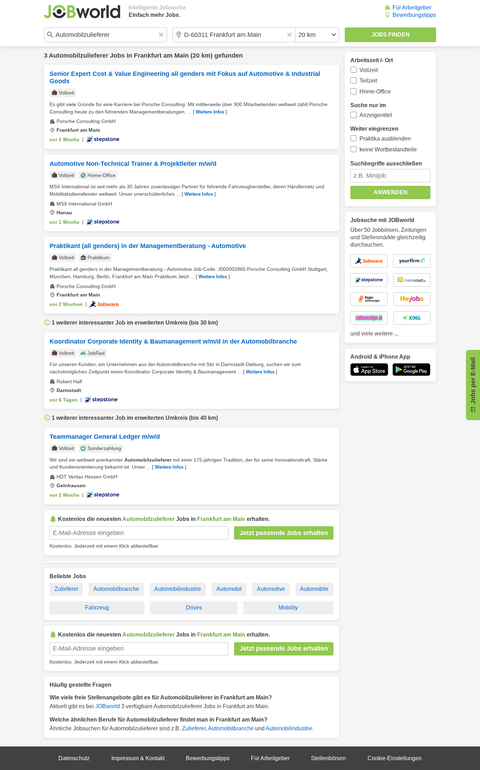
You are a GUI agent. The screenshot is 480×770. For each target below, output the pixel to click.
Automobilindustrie (177, 589)
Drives (194, 608)
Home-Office (375, 91)
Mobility (288, 608)
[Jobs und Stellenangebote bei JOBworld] (82, 11)
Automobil (229, 589)
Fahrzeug (97, 608)
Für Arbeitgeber (412, 8)
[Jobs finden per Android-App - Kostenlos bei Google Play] (411, 369)
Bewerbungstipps (414, 15)
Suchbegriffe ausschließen (386, 164)
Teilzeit (368, 81)
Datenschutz (74, 758)
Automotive (271, 589)
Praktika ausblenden (385, 139)
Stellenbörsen (328, 758)
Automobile (314, 589)
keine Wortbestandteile (388, 149)
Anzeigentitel (375, 115)
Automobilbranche (116, 589)
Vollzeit (368, 70)
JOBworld (107, 706)
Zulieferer (66, 589)
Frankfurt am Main (161, 55)
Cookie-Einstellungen (395, 758)
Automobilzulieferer (78, 55)
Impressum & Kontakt (137, 758)
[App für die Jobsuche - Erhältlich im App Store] (369, 369)
